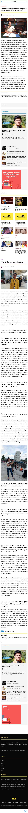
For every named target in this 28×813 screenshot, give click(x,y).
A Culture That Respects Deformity (6, 237)
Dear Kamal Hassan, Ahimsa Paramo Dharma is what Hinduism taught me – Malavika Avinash (16, 157)
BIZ (1, 205)
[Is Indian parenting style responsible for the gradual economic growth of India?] (21, 216)
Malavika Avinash (10, 153)
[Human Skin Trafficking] (4, 148)
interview (12, 631)
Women (2, 768)
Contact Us (15, 802)
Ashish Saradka (5, 15)
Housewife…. (3, 250)
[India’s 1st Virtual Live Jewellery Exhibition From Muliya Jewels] (7, 200)
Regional (16, 207)
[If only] (21, 230)
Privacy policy (23, 802)
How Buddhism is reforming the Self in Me (21, 210)
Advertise (9, 802)
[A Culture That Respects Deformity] (7, 230)
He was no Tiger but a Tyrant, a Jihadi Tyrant (15, 151)
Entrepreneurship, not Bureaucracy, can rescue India (6, 224)
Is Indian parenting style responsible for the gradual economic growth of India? (20, 224)
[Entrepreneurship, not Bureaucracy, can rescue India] (7, 216)
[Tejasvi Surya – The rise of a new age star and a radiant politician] (14, 121)
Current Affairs (4, 6)
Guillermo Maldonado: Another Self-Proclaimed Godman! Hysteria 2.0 (16, 163)
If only (16, 237)
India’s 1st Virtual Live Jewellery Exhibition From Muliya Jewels (6, 208)
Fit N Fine (2, 765)
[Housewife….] (7, 244)
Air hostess (7, 631)
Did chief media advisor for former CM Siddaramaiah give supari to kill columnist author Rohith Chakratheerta (21, 252)
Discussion (4, 105)
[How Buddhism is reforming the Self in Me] (21, 201)
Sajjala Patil (9, 148)
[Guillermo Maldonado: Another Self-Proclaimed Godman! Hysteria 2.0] (4, 163)
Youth (2, 770)
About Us (4, 802)
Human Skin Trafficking (11, 146)
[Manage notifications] (25, 811)
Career (2, 259)
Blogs (2, 235)
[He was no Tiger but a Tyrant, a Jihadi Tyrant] (4, 153)
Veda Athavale (5, 266)
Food (2, 763)
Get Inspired (3, 760)
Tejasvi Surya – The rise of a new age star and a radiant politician (13, 130)
